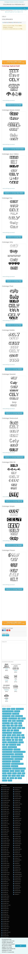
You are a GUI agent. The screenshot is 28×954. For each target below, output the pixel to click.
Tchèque (4, 778)
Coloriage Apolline (6, 921)
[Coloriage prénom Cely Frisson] (14, 569)
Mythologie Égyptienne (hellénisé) (19, 768)
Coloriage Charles (6, 896)
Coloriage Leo (5, 825)
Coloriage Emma (6, 836)
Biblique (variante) (6, 723)
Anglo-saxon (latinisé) (13, 718)
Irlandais (8, 737)
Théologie (12, 778)
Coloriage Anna (5, 818)
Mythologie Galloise (18, 754)
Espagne (10, 22)
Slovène (18, 775)
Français (19, 727)
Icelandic (18, 735)
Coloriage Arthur (6, 890)
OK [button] (20, 945)
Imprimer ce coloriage (14, 105)
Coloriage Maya (5, 794)
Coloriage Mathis (17, 865)
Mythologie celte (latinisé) (7, 751)
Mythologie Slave (14, 766)
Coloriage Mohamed (18, 787)
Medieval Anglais (12, 744)
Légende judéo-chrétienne (12, 742)
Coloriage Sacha (6, 847)
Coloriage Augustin (17, 843)
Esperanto (4, 727)
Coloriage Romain (6, 867)
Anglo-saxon (5, 718)
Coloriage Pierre (6, 903)
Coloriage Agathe (6, 897)
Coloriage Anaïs (6, 820)
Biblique (13, 720)
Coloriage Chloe (6, 850)
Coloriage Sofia (5, 906)
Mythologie (5, 747)
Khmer (23, 737)
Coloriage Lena (17, 827)
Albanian (8, 708)
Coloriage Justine (6, 841)
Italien (5, 22)
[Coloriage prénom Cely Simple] (14, 524)
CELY (4, 16)
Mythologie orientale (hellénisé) (17, 763)
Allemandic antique (19, 708)
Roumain (19, 773)
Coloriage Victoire (6, 874)
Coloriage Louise (6, 811)
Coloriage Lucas (6, 829)
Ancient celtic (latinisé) (7, 713)
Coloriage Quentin (6, 901)
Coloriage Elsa (5, 870)
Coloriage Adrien (6, 908)
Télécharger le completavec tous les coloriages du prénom (14, 62)
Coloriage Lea (16, 789)
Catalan (20, 723)
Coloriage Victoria (6, 823)
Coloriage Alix (16, 863)
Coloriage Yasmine (17, 818)
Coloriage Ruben (17, 807)
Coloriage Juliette (17, 811)
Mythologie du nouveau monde (19, 751)
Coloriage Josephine (18, 803)
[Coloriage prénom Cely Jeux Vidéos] (14, 172)
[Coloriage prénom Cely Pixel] (14, 304)
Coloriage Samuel (6, 863)
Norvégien (12, 770)
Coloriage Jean (5, 933)
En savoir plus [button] (10, 952)
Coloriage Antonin (17, 840)
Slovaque (13, 775)
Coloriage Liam (17, 852)
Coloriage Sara (5, 914)
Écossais (10, 780)
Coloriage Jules (5, 861)
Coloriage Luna (17, 870)
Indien (23, 735)
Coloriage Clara (17, 802)
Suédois (22, 775)
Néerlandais (17, 770)
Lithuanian (4, 742)
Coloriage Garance (6, 872)
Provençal (9, 773)
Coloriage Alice (5, 832)
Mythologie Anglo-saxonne (8, 749)
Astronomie (5, 720)
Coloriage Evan (5, 930)
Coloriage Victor (17, 834)
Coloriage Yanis (17, 850)
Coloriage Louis (5, 876)
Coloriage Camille (6, 789)
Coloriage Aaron (17, 825)
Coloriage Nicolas (17, 823)
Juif (20, 737)
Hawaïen (4, 735)
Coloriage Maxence (6, 787)
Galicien (4, 730)
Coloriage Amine (17, 794)
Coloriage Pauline (6, 845)
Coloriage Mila (5, 868)
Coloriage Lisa (17, 861)
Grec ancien (16, 730)
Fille (20, 22)
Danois (16, 725)
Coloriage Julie (5, 849)
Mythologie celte (17, 749)
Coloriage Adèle (5, 807)
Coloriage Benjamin (18, 874)
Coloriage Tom (17, 858)
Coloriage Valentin (6, 865)
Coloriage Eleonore (6, 879)
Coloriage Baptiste (17, 859)
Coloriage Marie (17, 845)
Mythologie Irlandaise (7, 761)
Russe (23, 773)
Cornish (8, 725)
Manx (4, 744)
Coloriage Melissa (6, 926)
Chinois (4, 725)
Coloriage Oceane (17, 820)
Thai (8, 778)
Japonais (16, 737)
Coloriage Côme (6, 928)
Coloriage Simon (6, 883)
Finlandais (14, 727)
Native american (6, 770)
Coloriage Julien (6, 885)
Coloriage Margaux (6, 843)
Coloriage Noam (6, 924)
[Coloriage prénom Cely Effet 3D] (14, 480)
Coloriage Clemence (6, 856)
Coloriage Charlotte (17, 796)
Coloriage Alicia (17, 885)
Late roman (9, 739)
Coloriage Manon (6, 802)
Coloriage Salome (17, 879)
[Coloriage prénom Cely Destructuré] (14, 436)
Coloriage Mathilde (17, 831)
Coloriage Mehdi (6, 935)
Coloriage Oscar (6, 899)
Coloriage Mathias (6, 915)
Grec (12, 730)
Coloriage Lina (5, 887)
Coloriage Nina (5, 888)
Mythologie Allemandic (12, 747)
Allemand (13, 708)
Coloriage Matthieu (17, 872)
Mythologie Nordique (16, 761)
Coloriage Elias (17, 809)
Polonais (22, 770)
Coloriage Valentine (18, 849)
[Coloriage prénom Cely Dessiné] (14, 392)
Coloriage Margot (17, 836)
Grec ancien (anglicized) (7, 732)
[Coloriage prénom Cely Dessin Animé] (14, 128)
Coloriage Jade (5, 816)
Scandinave (5, 775)
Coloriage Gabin (17, 847)
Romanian (14, 773)
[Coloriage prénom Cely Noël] (14, 84)
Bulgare (15, 723)
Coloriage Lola (5, 859)
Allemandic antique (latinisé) (8, 711)
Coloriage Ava (5, 881)
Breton (12, 723)
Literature (20, 739)
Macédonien (21, 742)
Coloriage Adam (6, 838)
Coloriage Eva (5, 822)
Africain (4, 708)
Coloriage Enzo (17, 829)
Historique (9, 735)
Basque (9, 720)
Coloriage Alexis (17, 814)
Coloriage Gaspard (17, 832)
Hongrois (14, 735)
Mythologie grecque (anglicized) (17, 756)
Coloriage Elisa (5, 798)
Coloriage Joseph (6, 917)
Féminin (7, 635)
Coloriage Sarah (6, 791)
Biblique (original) (20, 720)
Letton (16, 739)
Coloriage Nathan (17, 798)
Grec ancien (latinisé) (17, 732)
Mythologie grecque (6, 756)
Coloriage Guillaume (18, 876)
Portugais (15, 22)
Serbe (9, 775)
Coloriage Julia (17, 805)
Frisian (23, 727)
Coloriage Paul (17, 822)
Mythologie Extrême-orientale (8, 754)
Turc (16, 778)
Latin (13, 739)
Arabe (19, 718)
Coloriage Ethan (6, 827)
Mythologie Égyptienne (7, 768)
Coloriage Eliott (5, 894)
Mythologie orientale (6, 763)
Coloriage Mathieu (17, 791)
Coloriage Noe (5, 892)
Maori (7, 744)
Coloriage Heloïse (17, 887)
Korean (4, 739)
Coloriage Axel (5, 858)
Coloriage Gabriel (6, 831)
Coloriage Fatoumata (6, 905)
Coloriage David (6, 796)
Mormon (18, 744)
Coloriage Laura (5, 923)
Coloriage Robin (6, 919)
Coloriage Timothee (18, 856)
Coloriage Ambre (17, 890)
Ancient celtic (17, 711)
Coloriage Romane (6, 805)
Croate (12, 725)
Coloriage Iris (16, 894)
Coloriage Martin (17, 883)
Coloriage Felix (17, 888)
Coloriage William (17, 841)
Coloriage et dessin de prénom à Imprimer (14, 2)
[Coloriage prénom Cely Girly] (14, 260)
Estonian (9, 727)
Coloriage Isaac (17, 800)
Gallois (8, 730)
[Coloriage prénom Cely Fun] (14, 216)
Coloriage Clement (6, 852)
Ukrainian (19, 778)
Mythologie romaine (6, 766)
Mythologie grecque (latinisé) (8, 758)
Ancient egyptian (16, 713)
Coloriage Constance (6, 932)
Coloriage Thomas (17, 854)
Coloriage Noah (17, 793)
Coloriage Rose (17, 867)
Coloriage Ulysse (17, 881)
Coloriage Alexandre (6, 800)
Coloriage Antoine (6, 809)
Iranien (4, 737)
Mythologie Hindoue (18, 758)
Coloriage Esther (6, 793)
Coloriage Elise (5, 912)
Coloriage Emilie (6, 854)
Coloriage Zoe (17, 816)
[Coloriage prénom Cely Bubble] (14, 348)
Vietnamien (5, 780)
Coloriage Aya (5, 834)
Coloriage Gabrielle (6, 840)
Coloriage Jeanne (17, 868)
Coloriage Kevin (6, 910)
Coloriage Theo (5, 803)
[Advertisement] (14, 45)
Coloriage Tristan (17, 838)
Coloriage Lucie (5, 814)
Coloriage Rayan (17, 892)
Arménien (23, 718)
